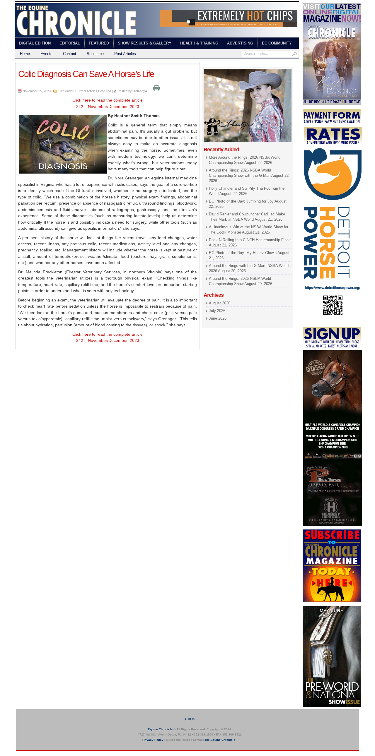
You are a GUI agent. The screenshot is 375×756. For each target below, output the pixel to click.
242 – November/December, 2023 (107, 106)
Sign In (190, 718)
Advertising (240, 43)
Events (46, 54)
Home (25, 54)
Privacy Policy (152, 739)
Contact (69, 54)
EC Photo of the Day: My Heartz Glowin (243, 253)
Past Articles (125, 54)
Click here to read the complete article (107, 100)
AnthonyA (140, 91)
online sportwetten (236, 64)
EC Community (277, 43)
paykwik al (211, 64)
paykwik (20, 753)
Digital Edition (35, 43)
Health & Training (199, 43)
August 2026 (219, 303)
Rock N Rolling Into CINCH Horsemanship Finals (250, 240)
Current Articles (86, 91)
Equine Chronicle (160, 729)
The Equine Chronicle (219, 739)
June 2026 (217, 318)
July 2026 (217, 310)
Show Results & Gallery (144, 43)
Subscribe (95, 54)
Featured (99, 43)
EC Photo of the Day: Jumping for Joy (241, 201)
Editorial (69, 43)
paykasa (260, 64)
